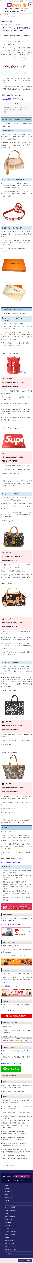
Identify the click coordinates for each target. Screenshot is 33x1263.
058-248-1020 (19, 1139)
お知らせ (6, 14)
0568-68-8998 (12, 11)
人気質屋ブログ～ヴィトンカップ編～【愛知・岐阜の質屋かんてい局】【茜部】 (17, 893)
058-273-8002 (21, 1133)
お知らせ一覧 (8, 1194)
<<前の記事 (4, 1165)
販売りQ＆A (8, 1222)
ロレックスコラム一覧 (10, 1231)
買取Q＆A (7, 1225)
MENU (30, 5)
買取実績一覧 (8, 1197)
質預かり (7, 1185)
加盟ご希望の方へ (9, 1240)
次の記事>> (12, 1165)
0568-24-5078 (22, 1146)
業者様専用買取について (11, 1210)
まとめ (6, 112)
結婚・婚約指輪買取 (10, 1216)
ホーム (1, 14)
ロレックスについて (10, 1228)
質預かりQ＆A (8, 1219)
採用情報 (7, 1237)
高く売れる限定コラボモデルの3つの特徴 (15, 107)
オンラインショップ (10, 1204)
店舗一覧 (7, 1200)
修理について (8, 1213)
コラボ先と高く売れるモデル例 (13, 109)
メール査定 (8, 1253)
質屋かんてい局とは (10, 1234)
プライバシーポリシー (10, 1243)
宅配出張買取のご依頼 (10, 1250)
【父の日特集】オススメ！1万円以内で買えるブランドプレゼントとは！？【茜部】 (17, 877)
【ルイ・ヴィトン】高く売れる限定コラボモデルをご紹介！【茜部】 (14, 16)
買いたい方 (8, 1191)
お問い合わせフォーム (10, 1247)
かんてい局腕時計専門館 (11, 1207)
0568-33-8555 (26, 1152)
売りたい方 (8, 1188)
